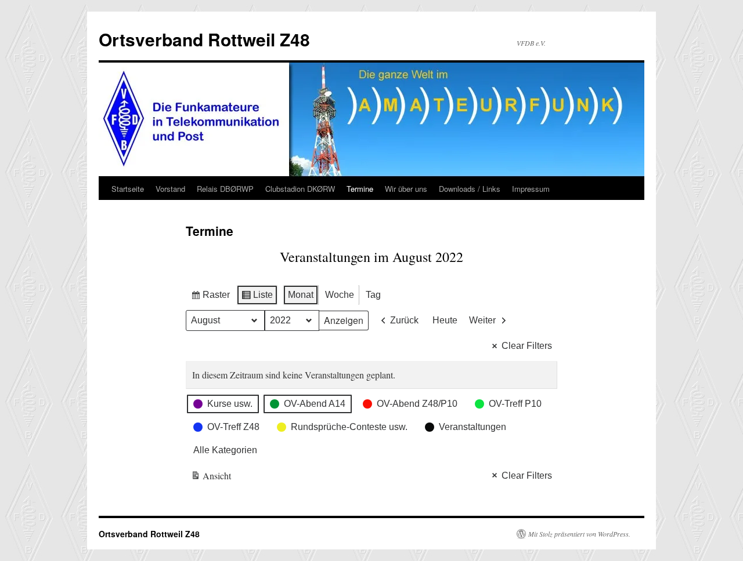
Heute (444, 320)
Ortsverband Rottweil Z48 (204, 39)
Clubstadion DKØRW (300, 188)
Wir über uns (406, 188)
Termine (360, 188)
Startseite (127, 188)
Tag (373, 295)
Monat (300, 295)
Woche (339, 295)
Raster (210, 297)
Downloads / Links (469, 188)
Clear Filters (527, 346)
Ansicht (211, 477)
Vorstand (170, 188)
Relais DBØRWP (225, 188)
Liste (257, 297)
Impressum (531, 188)
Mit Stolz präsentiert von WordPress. (579, 533)
